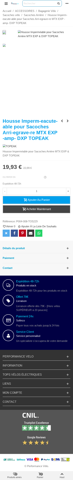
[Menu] (6, 3)
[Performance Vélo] (15, 3)
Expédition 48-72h (27, 281)
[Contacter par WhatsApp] (38, 233)
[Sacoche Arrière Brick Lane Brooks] (62, 121)
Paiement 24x (24, 316)
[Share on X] (6, 233)
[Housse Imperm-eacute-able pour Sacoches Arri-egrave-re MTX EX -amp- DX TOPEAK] (67, 121)
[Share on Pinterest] (22, 233)
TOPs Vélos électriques (22, 374)
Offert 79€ (22, 296)
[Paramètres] (67, 3)
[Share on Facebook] (14, 233)
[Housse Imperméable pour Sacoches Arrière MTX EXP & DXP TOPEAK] (44, 36)
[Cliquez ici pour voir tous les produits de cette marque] (10, 146)
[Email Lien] (30, 233)
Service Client (25, 331)
